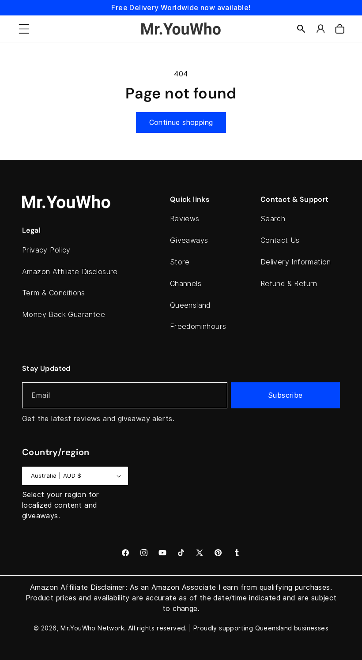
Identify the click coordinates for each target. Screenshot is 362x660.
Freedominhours (198, 326)
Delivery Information (295, 262)
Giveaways (189, 240)
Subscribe (285, 395)
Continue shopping (181, 122)
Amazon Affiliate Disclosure (70, 272)
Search (272, 219)
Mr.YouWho (78, 628)
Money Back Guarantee (63, 314)
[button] (24, 28)
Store (180, 262)
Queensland (190, 305)
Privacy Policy (46, 250)
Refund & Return (288, 283)
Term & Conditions (53, 293)
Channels (185, 283)
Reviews (185, 219)
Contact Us (280, 240)
